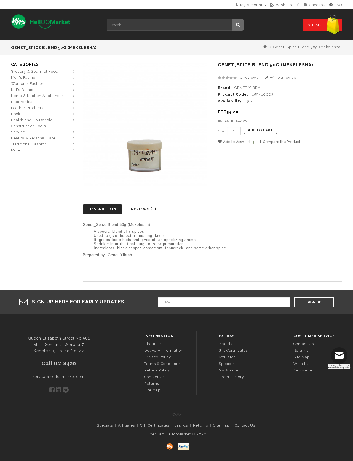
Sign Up (314, 302)
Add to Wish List (236, 142)
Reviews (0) (143, 209)
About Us (153, 344)
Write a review (283, 77)
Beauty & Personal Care (33, 138)
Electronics (21, 102)
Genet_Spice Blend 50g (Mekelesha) (307, 47)
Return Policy (157, 370)
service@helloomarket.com (59, 377)
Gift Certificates (233, 350)
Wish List (302, 364)
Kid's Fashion (23, 90)
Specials (227, 364)
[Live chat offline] (340, 358)
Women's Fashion (27, 84)
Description (102, 209)
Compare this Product (281, 142)
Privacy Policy (157, 357)
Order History (231, 377)
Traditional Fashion (29, 144)
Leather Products (27, 108)
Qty (221, 131)
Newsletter (303, 370)
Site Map (152, 390)
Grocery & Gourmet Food (34, 71)
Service (18, 132)
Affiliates (227, 357)
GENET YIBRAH (248, 88)
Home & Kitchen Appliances (37, 96)
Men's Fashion (24, 77)
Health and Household (32, 120)
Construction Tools (28, 126)
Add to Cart (260, 130)
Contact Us (154, 377)
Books (16, 114)
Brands (225, 344)
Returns (151, 383)
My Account (230, 370)
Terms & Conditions (162, 364)
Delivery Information (163, 350)
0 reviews (249, 77)
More (15, 150)
